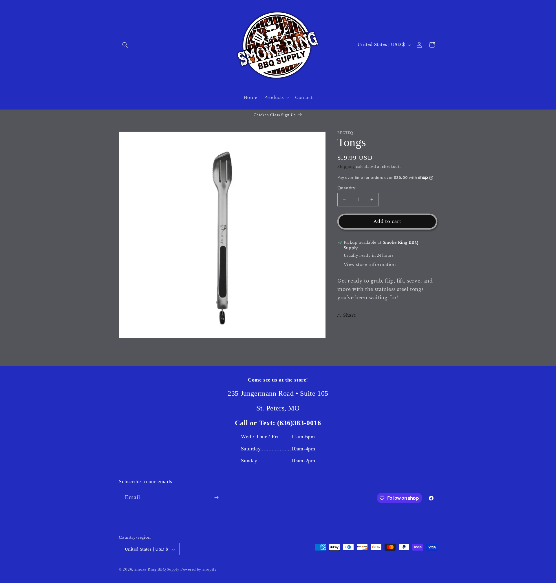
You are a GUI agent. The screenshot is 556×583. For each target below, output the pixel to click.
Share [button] (349, 315)
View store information (370, 264)
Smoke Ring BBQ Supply (157, 570)
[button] (125, 44)
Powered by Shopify (198, 570)
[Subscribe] (216, 497)
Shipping (346, 166)
